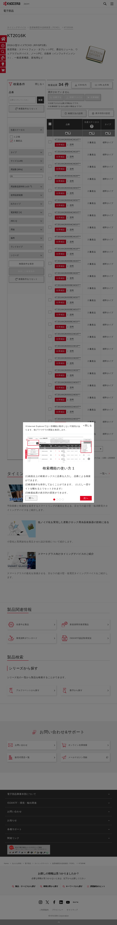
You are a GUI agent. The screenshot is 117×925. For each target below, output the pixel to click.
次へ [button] (85, 498)
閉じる (87, 425)
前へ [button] (31, 498)
